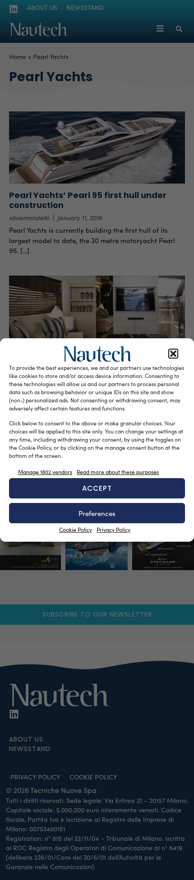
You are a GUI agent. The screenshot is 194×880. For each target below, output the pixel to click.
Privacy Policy (113, 529)
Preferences (97, 513)
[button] (173, 354)
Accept (97, 488)
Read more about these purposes (118, 471)
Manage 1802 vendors (45, 471)
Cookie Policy (75, 529)
